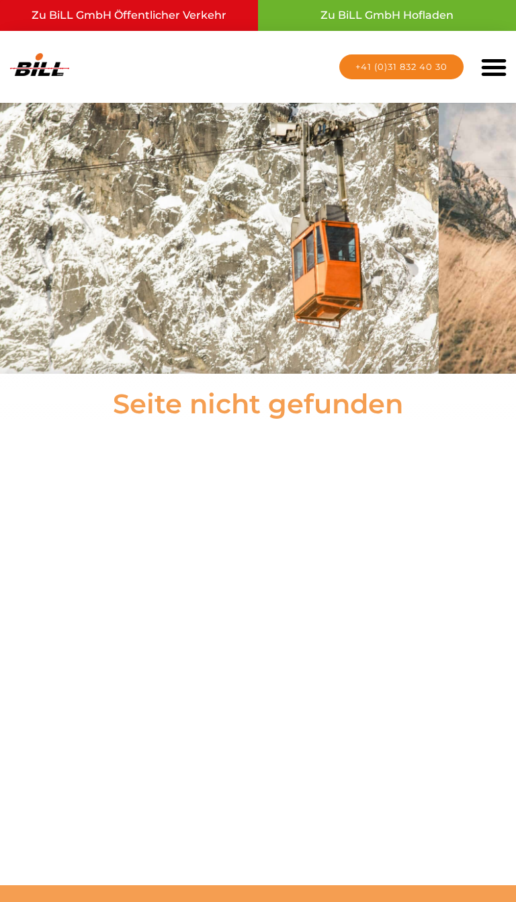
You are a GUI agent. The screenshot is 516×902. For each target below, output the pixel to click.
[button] (494, 66)
